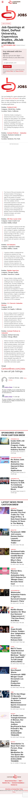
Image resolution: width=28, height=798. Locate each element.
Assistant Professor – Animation (16, 133)
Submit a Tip (6, 783)
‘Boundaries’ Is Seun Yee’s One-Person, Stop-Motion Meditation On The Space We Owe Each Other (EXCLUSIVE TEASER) (18, 752)
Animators (13, 549)
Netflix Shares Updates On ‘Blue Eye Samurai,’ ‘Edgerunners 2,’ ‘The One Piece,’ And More (18, 615)
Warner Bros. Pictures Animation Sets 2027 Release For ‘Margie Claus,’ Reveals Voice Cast (18, 577)
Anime (12, 607)
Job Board (11, 98)
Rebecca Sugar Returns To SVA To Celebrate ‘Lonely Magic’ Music (17, 484)
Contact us (14, 785)
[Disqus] (14, 404)
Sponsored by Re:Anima (16, 457)
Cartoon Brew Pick (15, 590)
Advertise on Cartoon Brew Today (14, 789)
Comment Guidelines (18, 783)
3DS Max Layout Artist (14, 219)
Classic (12, 646)
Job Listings (6, 23)
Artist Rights (14, 668)
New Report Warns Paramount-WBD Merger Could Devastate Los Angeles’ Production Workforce (18, 677)
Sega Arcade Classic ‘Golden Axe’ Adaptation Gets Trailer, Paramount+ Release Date (18, 634)
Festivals (13, 713)
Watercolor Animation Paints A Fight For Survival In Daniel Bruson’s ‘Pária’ (18, 596)
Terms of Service (19, 71)
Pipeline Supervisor (13, 270)
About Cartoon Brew (11, 781)
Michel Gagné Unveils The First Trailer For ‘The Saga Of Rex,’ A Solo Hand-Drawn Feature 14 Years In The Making (18, 516)
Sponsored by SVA (15, 478)
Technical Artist (12, 107)
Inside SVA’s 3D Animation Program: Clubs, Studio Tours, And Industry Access (18, 445)
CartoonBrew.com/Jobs (13, 368)
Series (12, 627)
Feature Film (13, 508)
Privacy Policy (9, 71)
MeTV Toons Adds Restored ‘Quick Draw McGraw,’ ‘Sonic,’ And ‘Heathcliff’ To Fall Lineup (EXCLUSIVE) (18, 655)
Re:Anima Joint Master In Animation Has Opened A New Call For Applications (17, 464)
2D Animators (11, 244)
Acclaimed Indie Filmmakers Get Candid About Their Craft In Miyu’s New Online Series (18, 556)
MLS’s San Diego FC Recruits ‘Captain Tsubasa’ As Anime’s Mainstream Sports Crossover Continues (18, 700)
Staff (20, 781)
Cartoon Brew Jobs (9, 45)
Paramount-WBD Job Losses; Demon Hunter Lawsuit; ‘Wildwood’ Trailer (18, 537)
